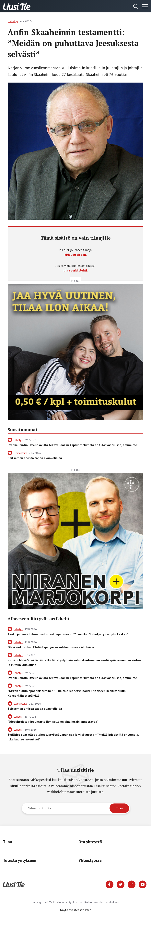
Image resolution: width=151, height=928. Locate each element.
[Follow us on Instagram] (131, 884)
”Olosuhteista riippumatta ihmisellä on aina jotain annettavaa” (53, 721)
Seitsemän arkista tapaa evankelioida (35, 458)
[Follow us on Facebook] (109, 884)
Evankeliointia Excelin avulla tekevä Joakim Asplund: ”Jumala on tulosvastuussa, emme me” (73, 445)
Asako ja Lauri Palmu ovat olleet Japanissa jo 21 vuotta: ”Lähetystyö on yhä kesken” (68, 634)
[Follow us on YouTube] (142, 884)
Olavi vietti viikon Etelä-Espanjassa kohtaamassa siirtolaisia (51, 647)
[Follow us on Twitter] (120, 884)
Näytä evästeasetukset (75, 910)
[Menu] (145, 6)
